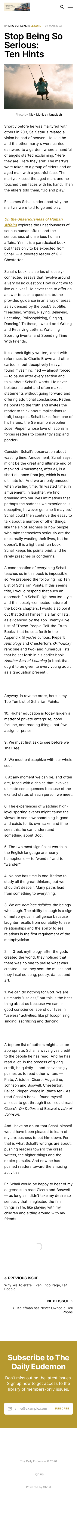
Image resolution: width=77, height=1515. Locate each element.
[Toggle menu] (70, 7)
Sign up (39, 1474)
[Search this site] (62, 7)
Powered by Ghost (38, 1487)
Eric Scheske (17, 25)
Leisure (36, 25)
